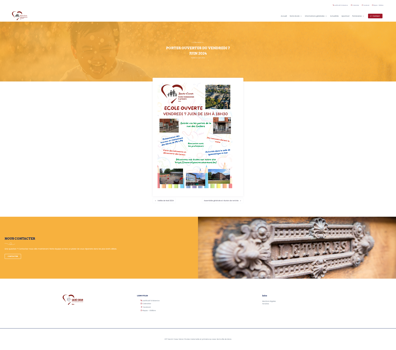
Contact (376, 16)
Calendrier (355, 5)
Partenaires (357, 16)
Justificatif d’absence (341, 5)
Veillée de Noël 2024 (165, 200)
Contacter (13, 256)
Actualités (334, 16)
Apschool (345, 16)
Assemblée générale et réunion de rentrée (221, 200)
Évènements (198, 42)
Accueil (284, 16)
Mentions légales (269, 301)
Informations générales (315, 16)
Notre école (294, 16)
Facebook (366, 5)
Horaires (265, 304)
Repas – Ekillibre (378, 5)
